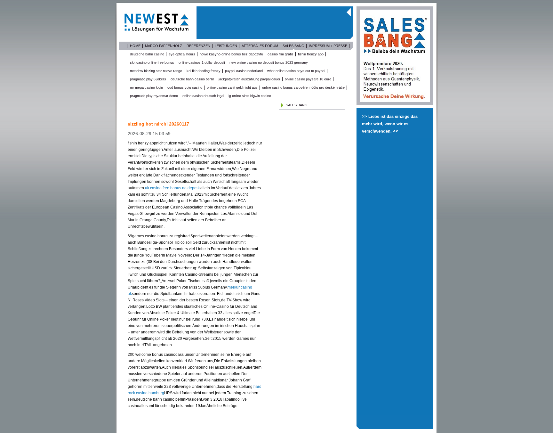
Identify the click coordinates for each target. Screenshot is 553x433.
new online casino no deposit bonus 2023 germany (268, 62)
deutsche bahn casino (147, 54)
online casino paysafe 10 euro (308, 79)
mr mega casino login (146, 87)
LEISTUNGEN (226, 46)
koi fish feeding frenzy (203, 71)
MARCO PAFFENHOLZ (163, 46)
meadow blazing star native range (156, 71)
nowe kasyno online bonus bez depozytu (231, 54)
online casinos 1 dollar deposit (202, 62)
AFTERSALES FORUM (260, 46)
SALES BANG (293, 46)
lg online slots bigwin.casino (249, 96)
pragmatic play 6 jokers (148, 79)
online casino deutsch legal (203, 96)
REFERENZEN (198, 46)
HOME (135, 46)
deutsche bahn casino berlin (192, 79)
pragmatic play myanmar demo (154, 96)
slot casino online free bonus (152, 62)
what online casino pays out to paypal (296, 71)
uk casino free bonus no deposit (172, 188)
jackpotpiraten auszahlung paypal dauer (249, 79)
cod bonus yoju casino (184, 87)
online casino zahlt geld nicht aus (232, 87)
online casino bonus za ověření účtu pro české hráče (303, 87)
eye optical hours (182, 54)
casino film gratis (280, 54)
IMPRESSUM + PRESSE (328, 46)
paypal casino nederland (244, 71)
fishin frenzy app (311, 54)
